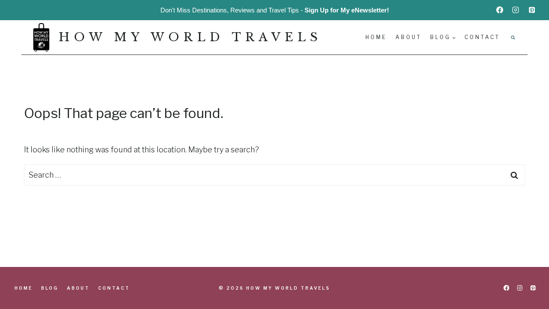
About (408, 37)
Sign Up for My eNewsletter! (347, 10)
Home (376, 37)
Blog (49, 288)
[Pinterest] (532, 10)
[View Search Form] (513, 37)
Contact (482, 37)
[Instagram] (515, 10)
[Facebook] (500, 10)
